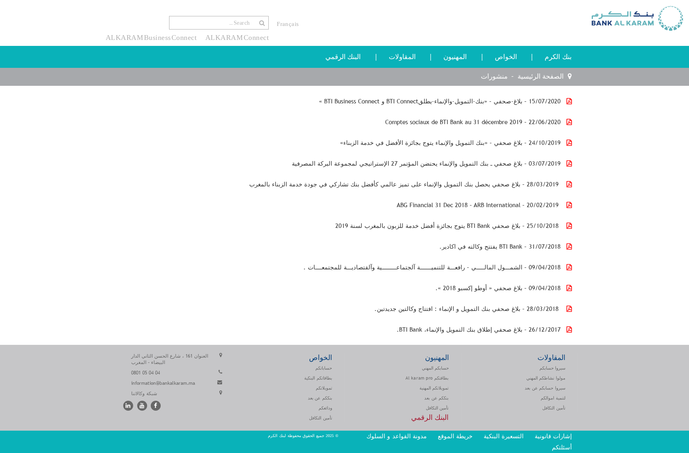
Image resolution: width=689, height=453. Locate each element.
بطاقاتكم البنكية (318, 378)
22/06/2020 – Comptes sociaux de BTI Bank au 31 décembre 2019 (473, 122)
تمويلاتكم (324, 388)
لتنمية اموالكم (553, 398)
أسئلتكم (561, 447)
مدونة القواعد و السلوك (396, 436)
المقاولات (402, 57)
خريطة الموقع (455, 436)
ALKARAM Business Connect (151, 37)
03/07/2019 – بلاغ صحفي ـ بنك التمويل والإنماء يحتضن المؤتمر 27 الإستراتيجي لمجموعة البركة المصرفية (426, 163)
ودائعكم (325, 408)
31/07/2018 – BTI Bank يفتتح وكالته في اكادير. (500, 246)
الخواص (506, 57)
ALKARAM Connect (237, 37)
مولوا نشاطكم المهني (545, 378)
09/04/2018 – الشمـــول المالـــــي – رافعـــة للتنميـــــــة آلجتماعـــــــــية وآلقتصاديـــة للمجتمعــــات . (432, 267)
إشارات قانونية (553, 436)
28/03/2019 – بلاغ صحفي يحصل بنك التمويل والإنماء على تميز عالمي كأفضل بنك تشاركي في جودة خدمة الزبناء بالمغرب (405, 184)
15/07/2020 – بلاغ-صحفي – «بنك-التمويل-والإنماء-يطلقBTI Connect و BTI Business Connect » (440, 101)
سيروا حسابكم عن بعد (545, 388)
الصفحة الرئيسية (541, 76)
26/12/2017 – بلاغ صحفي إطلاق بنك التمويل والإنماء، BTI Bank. (479, 329)
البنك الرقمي (343, 57)
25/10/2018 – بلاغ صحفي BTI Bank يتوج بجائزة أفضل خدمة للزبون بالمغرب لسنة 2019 (448, 225)
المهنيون (455, 57)
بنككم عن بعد (436, 398)
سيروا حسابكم (552, 368)
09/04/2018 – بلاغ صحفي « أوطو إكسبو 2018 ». (498, 288)
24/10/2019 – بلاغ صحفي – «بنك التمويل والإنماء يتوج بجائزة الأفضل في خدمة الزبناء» (450, 142)
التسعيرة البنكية (504, 436)
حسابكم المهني (435, 368)
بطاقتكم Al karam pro (427, 378)
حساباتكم (323, 368)
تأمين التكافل (553, 408)
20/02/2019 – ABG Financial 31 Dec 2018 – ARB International (479, 205)
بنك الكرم (558, 57)
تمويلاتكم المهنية (434, 388)
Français (288, 24)
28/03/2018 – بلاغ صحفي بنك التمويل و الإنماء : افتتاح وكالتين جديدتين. (467, 308)
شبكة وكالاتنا (144, 393)
